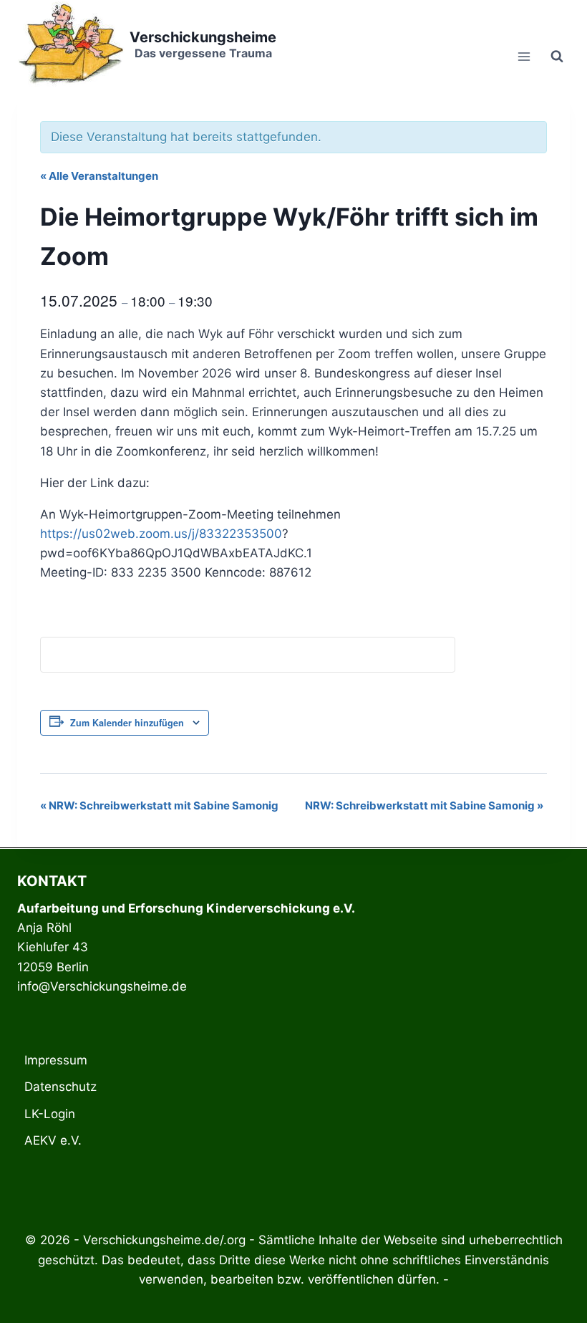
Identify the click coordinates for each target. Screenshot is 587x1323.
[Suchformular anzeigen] (557, 56)
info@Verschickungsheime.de (102, 986)
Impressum (55, 1060)
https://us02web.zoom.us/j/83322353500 (161, 533)
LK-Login (49, 1114)
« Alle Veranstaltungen (99, 176)
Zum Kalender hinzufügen (127, 722)
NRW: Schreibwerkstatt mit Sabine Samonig (159, 805)
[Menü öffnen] (523, 56)
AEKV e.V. (53, 1140)
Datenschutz (60, 1086)
